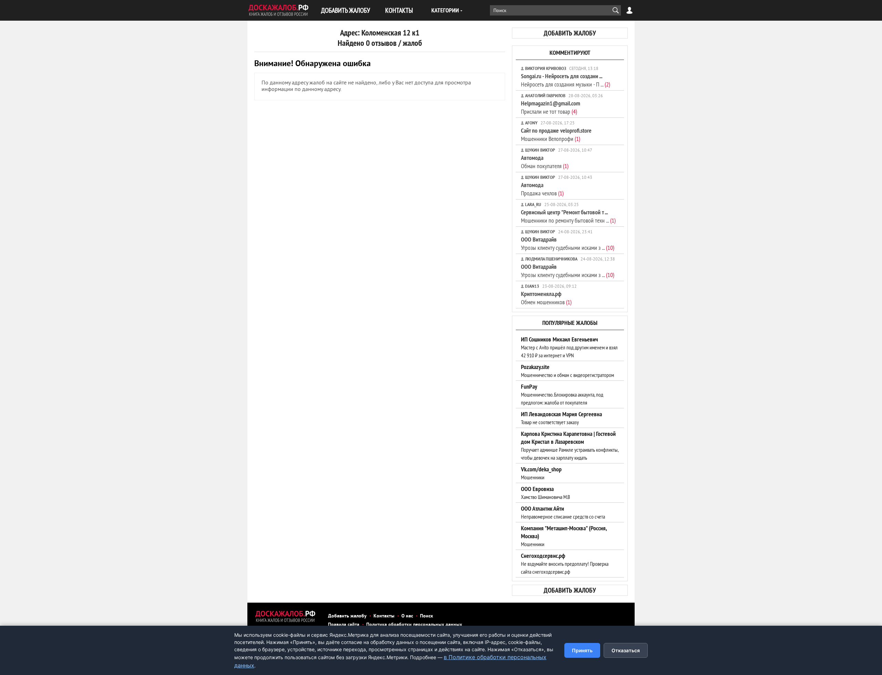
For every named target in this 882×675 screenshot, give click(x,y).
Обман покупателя (544, 162)
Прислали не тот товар (550, 107)
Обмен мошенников (546, 298)
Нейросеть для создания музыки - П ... (565, 80)
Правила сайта (343, 625)
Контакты (383, 616)
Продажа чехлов (542, 189)
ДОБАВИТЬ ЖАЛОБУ (345, 10)
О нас (407, 616)
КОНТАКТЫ (399, 10)
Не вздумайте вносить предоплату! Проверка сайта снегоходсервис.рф (564, 563)
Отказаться (626, 650)
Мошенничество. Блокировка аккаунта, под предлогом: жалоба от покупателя (562, 394)
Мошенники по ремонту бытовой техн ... (568, 216)
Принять (582, 650)
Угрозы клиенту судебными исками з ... (567, 243)
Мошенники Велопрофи (556, 134)
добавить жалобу (570, 33)
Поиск (426, 616)
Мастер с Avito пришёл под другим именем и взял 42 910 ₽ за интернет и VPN (569, 347)
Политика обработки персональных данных (414, 625)
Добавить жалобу (347, 616)
